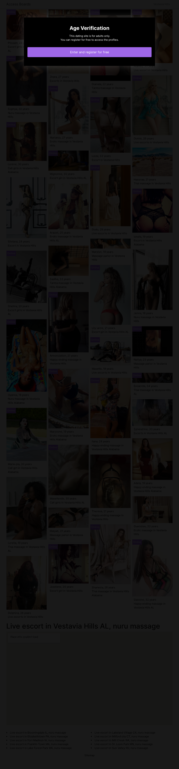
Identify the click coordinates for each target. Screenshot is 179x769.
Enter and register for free (89, 52)
